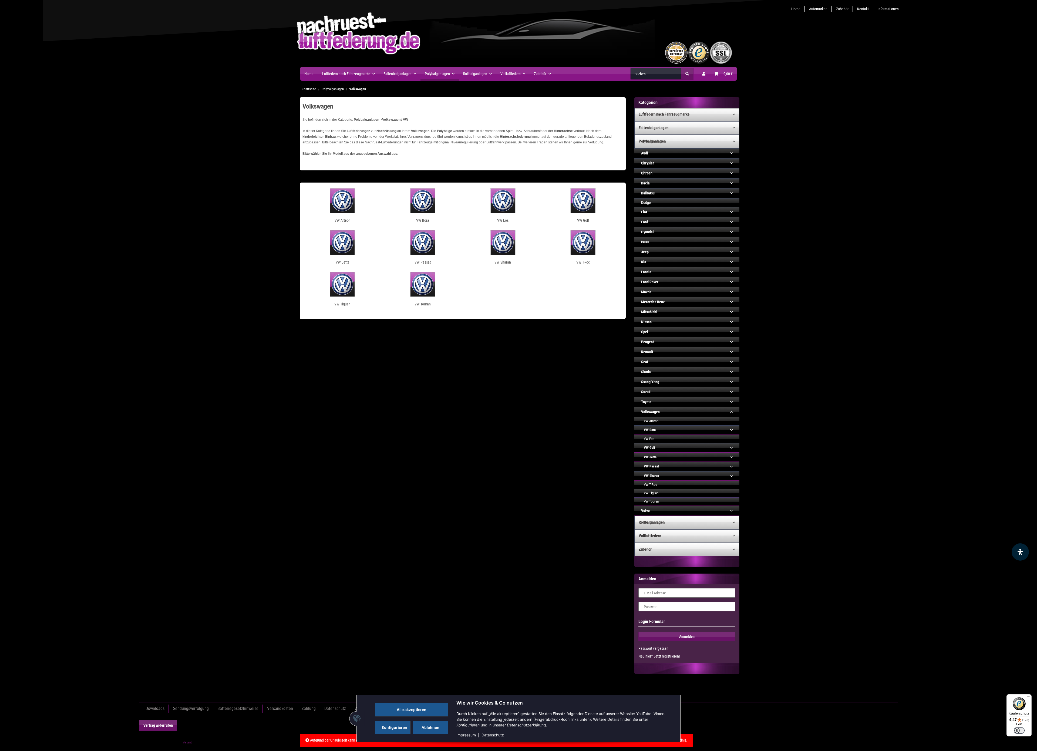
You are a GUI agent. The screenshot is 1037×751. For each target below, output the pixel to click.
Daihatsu (648, 193)
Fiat (644, 212)
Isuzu (645, 242)
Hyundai (647, 232)
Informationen (888, 9)
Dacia (645, 183)
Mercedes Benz (653, 302)
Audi (644, 153)
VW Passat (423, 262)
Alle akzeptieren (411, 709)
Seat (644, 362)
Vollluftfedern (650, 535)
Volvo (645, 510)
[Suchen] (687, 74)
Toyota (646, 402)
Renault (647, 352)
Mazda (646, 292)
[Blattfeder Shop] (488, 52)
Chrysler (647, 163)
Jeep (645, 252)
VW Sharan (502, 262)
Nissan (646, 322)
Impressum (466, 735)
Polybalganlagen (652, 141)
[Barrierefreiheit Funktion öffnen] (1020, 552)
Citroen (646, 173)
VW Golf (583, 220)
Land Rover (649, 282)
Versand (187, 742)
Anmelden (687, 636)
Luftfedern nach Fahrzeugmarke (664, 114)
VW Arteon (343, 220)
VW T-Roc (583, 262)
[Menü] (1028, 697)
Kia (643, 262)
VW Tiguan (342, 304)
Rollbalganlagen (652, 522)
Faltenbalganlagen (653, 127)
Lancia (646, 272)
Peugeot (647, 342)
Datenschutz (493, 735)
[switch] (1019, 730)
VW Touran (423, 304)
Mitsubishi (649, 312)
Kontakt (863, 9)
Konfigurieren (394, 727)
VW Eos (503, 220)
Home (795, 9)
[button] (704, 74)
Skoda (646, 372)
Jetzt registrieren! (667, 656)
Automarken (818, 9)
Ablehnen (430, 727)
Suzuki (646, 392)
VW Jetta (342, 262)
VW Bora (422, 220)
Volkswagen (650, 412)
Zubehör (842, 9)
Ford (644, 222)
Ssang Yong (650, 382)
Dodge (646, 202)
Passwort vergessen (653, 648)
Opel (644, 332)
